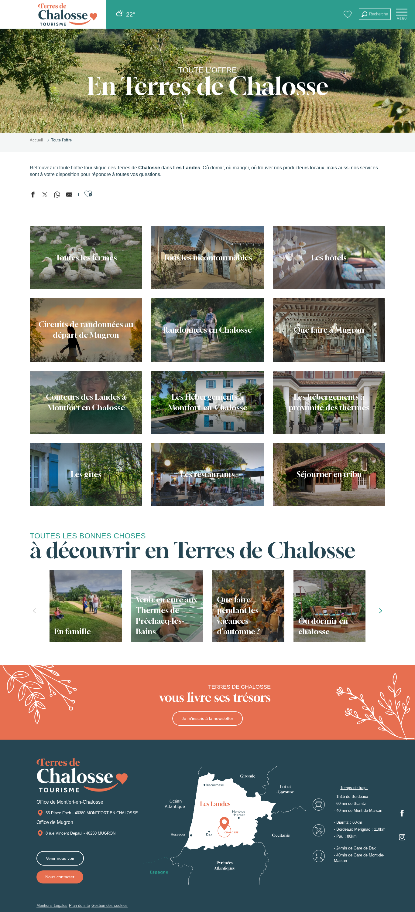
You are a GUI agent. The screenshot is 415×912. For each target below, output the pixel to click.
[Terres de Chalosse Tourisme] (67, 14)
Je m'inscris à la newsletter (207, 718)
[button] (375, 14)
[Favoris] (348, 14)
